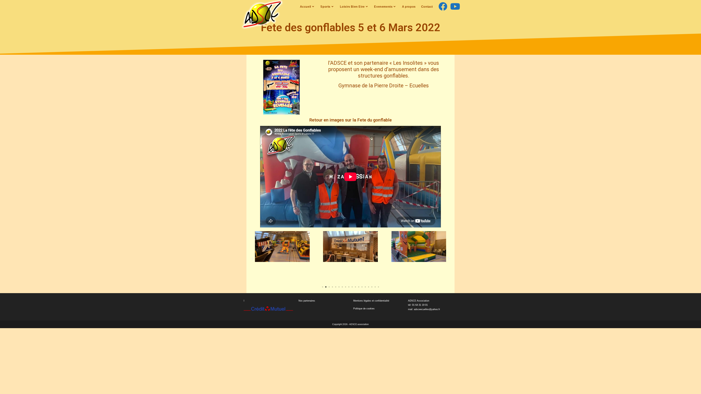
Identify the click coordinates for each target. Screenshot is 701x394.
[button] (252, 258)
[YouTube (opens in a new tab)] (455, 6)
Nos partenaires (306, 300)
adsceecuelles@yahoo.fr (427, 309)
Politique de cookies (364, 308)
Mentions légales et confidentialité (371, 300)
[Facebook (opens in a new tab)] (443, 6)
